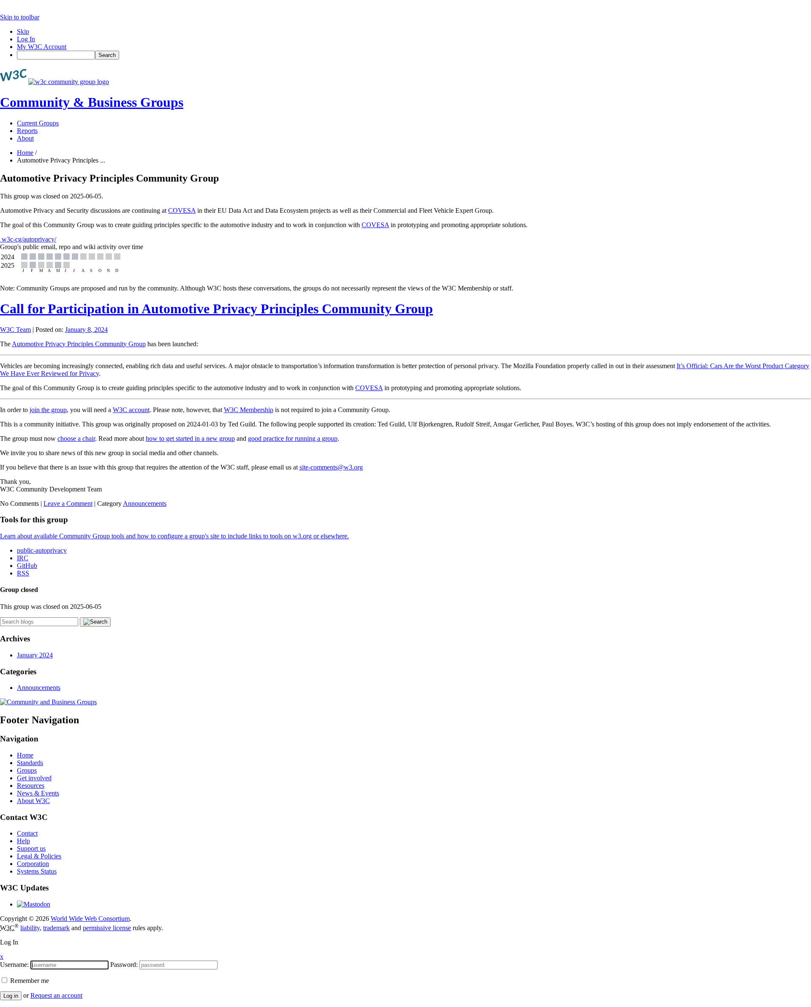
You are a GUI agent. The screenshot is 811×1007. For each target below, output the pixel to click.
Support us (31, 848)
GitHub (27, 565)
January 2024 (35, 655)
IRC (22, 558)
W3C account (131, 409)
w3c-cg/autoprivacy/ (28, 239)
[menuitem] (414, 55)
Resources (30, 785)
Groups (27, 770)
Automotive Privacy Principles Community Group (79, 343)
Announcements (144, 503)
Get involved (34, 778)
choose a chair (76, 438)
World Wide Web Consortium (90, 918)
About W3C (33, 800)
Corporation (33, 863)
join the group (48, 409)
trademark (56, 927)
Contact (27, 833)
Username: (14, 964)
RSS (23, 573)
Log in (10, 996)
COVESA (182, 210)
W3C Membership (248, 409)
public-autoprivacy (42, 550)
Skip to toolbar (19, 17)
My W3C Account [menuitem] (41, 46)
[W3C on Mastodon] (33, 904)
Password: (124, 964)
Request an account (56, 995)
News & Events (38, 793)
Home (25, 152)
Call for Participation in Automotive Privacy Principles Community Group (216, 308)
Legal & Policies (39, 856)
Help (23, 840)
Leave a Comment (68, 503)
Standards (30, 762)
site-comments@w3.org (331, 467)
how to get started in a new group (190, 438)
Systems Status (37, 871)
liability (30, 927)
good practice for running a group (292, 438)
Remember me (28, 980)
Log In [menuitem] (26, 39)
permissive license (107, 927)
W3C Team (15, 329)
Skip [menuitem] (23, 31)
